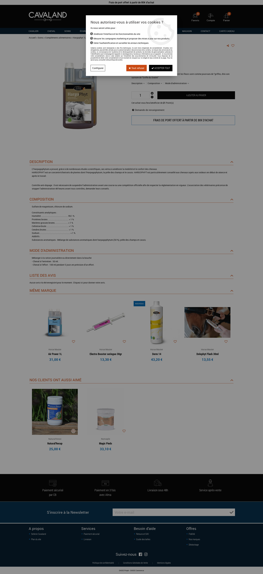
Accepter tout (162, 68)
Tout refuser (137, 68)
